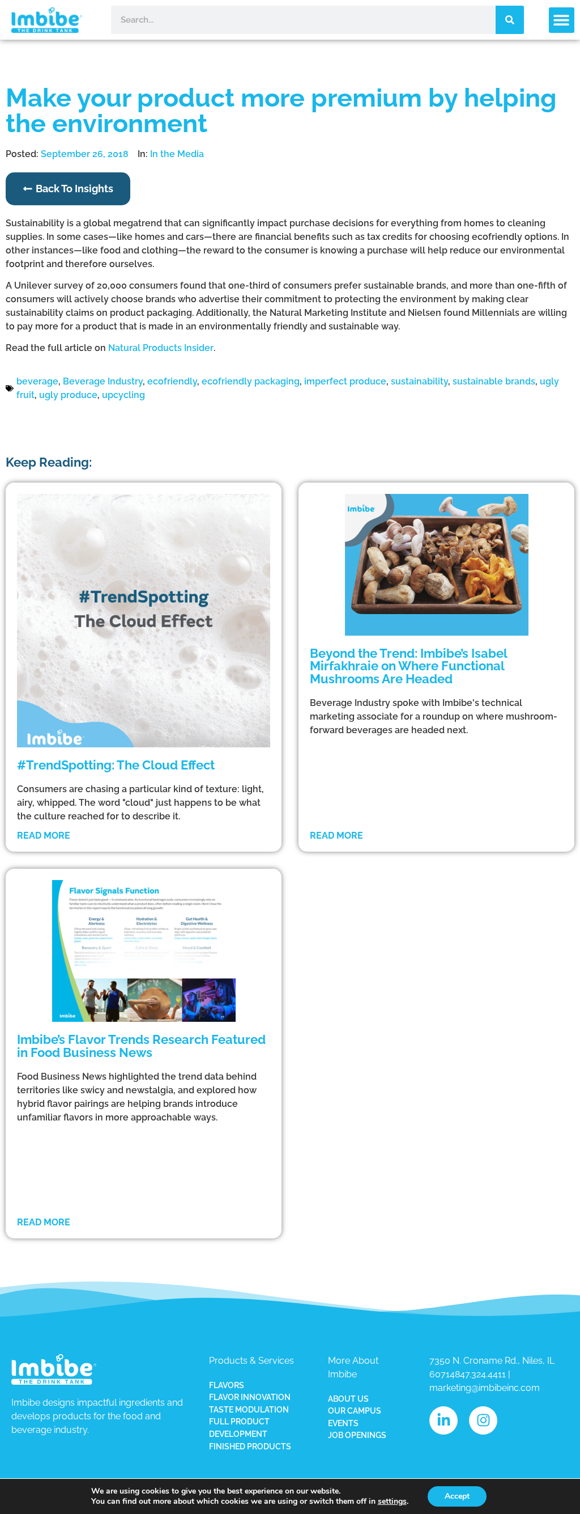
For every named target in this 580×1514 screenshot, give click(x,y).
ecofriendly (172, 381)
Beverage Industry (103, 381)
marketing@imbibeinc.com (484, 1387)
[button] (561, 20)
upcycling (123, 395)
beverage (37, 381)
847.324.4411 (480, 1374)
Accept (457, 1496)
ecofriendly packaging (251, 381)
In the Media (177, 154)
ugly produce (68, 395)
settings (392, 1501)
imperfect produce (345, 381)
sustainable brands (494, 381)
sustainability (419, 381)
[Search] (510, 20)
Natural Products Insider (161, 347)
